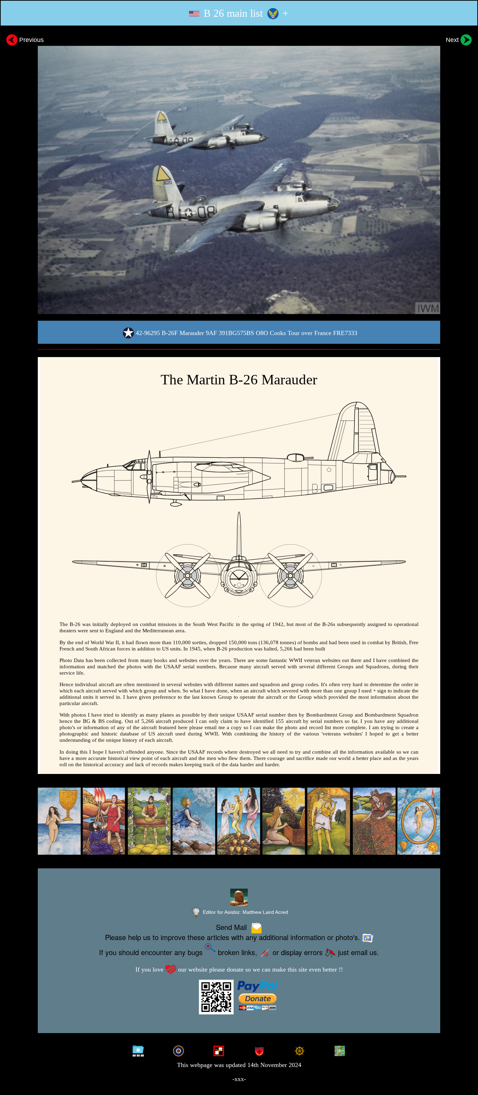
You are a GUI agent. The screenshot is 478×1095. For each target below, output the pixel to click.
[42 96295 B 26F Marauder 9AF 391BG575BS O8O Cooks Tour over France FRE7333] (239, 173)
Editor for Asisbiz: (245, 912)
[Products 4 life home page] (340, 1050)
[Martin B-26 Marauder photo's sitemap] (138, 1050)
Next (453, 39)
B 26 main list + (244, 13)
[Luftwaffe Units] (218, 1050)
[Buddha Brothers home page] (299, 1050)
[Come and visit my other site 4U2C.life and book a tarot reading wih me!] (239, 821)
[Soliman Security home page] (259, 1050)
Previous (30, 39)
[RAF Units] (178, 1050)
